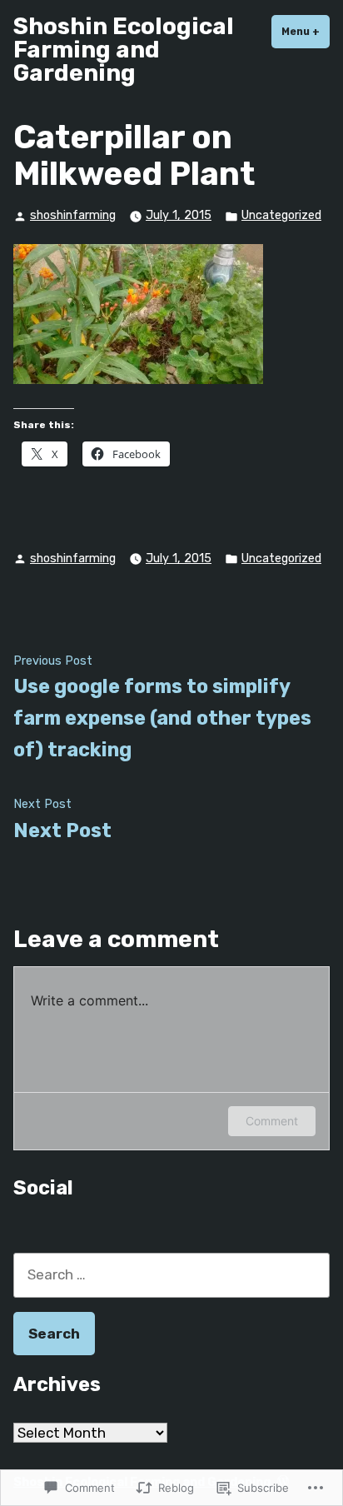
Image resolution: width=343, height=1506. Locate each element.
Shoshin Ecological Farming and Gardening (123, 49)
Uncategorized (281, 215)
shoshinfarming (73, 215)
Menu (305, 31)
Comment (272, 1121)
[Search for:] (171, 1274)
